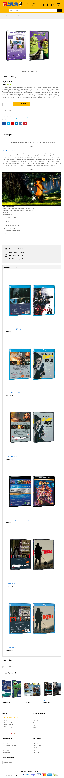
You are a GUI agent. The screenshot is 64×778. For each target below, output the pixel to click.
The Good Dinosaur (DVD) (9, 700)
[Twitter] (5, 733)
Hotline (33, 3)
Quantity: (4, 101)
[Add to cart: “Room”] (28, 697)
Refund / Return (38, 722)
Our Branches (6, 750)
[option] (12, 692)
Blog (34, 727)
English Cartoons (20, 118)
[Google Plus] (8, 733)
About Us (5, 743)
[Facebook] (3, 733)
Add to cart (22, 104)
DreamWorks (8, 120)
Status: (4, 84)
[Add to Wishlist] (5, 109)
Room (24, 700)
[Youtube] (11, 733)
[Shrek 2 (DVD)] (4, 123)
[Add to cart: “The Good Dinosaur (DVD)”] (7, 697)
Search (59, 10)
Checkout (36, 752)
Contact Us (36, 718)
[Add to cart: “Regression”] (48, 697)
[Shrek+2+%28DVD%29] (8, 123)
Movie (36, 118)
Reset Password (37, 745)
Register (59, 5)
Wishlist (35, 748)
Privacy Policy (6, 752)
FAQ (34, 725)
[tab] (8, 135)
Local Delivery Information (10, 745)
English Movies (29, 118)
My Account (36, 743)
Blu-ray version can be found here (12, 150)
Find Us (35, 720)
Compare (10, 109)
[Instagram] (14, 733)
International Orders (8, 748)
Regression (46, 700)
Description (9, 135)
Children (11, 118)
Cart (34, 750)
